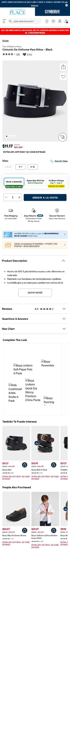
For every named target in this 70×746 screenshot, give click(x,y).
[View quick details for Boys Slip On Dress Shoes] (24, 530)
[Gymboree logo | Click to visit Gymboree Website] (52, 11)
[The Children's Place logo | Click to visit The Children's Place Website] (17, 11)
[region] (35, 3)
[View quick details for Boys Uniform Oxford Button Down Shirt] (53, 530)
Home (5, 40)
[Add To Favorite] (63, 77)
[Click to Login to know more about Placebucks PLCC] (65, 245)
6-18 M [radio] (8, 166)
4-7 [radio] (20, 166)
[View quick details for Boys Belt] (24, 465)
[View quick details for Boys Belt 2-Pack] (53, 465)
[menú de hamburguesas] (4, 21)
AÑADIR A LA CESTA (45, 197)
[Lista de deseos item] (54, 23)
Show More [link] (35, 292)
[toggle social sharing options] (63, 67)
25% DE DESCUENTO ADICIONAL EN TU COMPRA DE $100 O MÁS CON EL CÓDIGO (35, 31)
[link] (47, 21)
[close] (66, 5)
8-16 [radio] (33, 166)
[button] (53, 21)
